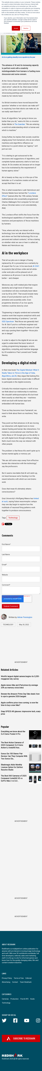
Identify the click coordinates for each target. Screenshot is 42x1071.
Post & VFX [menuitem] (24, 999)
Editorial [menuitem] (29, 978)
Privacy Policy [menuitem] (7, 978)
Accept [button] (16, 28)
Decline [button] (25, 28)
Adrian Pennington (24, 617)
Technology (13, 518)
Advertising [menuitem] (6, 982)
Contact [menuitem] (15, 982)
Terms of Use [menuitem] (19, 978)
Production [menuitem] (14, 999)
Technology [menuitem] (6, 1003)
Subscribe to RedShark (24, 1038)
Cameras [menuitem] (5, 999)
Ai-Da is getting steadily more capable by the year (18, 57)
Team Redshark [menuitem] (26, 982)
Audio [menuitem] (32, 999)
